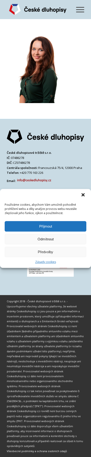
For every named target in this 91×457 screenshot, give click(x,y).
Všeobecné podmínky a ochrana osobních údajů (37, 451)
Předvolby (45, 252)
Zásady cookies (45, 262)
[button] (83, 195)
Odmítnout (46, 239)
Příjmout (45, 226)
